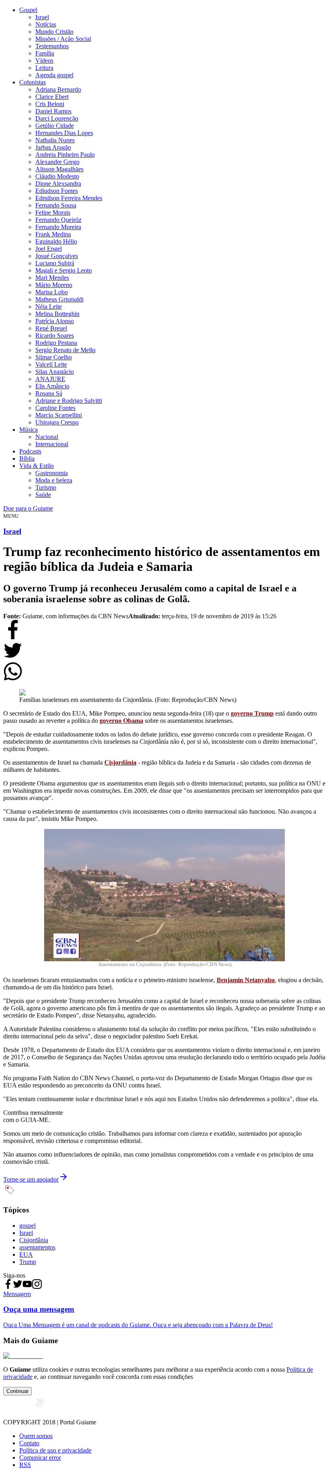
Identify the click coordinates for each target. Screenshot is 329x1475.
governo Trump (252, 713)
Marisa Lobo (51, 292)
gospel (27, 1225)
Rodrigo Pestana (56, 342)
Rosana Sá (48, 393)
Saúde (43, 494)
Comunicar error (40, 1457)
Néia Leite (48, 306)
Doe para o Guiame (28, 508)
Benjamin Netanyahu (246, 979)
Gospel (28, 9)
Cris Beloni (49, 104)
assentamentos (37, 1247)
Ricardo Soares (54, 335)
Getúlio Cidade (54, 125)
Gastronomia (51, 473)
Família (44, 53)
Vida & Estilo (36, 465)
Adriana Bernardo (58, 89)
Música (28, 429)
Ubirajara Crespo (57, 422)
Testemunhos (52, 46)
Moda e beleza (53, 480)
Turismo (45, 487)
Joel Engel (48, 248)
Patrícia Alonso (54, 321)
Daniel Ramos (53, 111)
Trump (27, 1261)
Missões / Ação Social (63, 38)
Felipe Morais (52, 212)
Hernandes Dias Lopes (64, 132)
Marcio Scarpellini (58, 415)
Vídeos (44, 60)
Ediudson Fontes (56, 190)
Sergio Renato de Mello (65, 350)
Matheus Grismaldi (59, 299)
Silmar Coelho (53, 357)
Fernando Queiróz (58, 219)
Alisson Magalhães (59, 169)
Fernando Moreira (58, 227)
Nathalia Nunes (55, 140)
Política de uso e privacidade (55, 1450)
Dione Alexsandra (58, 183)
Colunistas (32, 82)
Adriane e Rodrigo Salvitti (68, 400)
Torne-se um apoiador (31, 1179)
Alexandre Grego (57, 161)
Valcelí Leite (51, 364)
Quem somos (36, 1435)
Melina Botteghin (57, 313)
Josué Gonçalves (56, 255)
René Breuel (51, 328)
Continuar (17, 1391)
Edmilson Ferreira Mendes (68, 198)
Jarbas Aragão (53, 147)
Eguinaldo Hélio (56, 241)
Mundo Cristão (54, 31)
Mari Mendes (52, 277)
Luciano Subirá (54, 263)
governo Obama (121, 720)
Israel (42, 17)
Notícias (45, 24)
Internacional (51, 444)
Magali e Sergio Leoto (63, 270)
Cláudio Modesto (57, 176)
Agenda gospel (54, 75)
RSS (25, 1464)
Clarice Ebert (52, 96)
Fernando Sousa (55, 205)
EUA (26, 1254)
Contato (29, 1443)
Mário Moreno (53, 284)
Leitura (44, 67)
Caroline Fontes (55, 407)
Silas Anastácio (54, 371)
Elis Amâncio (52, 386)
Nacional (46, 436)
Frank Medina (53, 234)
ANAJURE (50, 378)
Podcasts (30, 451)
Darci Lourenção (56, 118)
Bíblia (27, 458)
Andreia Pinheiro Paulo (65, 154)
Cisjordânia (120, 762)
